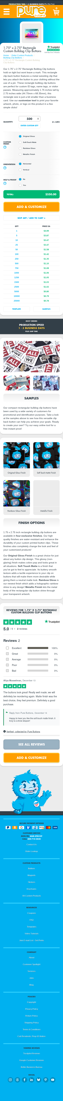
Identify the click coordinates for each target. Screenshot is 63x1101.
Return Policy (31, 1016)
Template (16, 309)
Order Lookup (31, 851)
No (24, 179)
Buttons (31, 868)
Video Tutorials (31, 934)
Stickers (31, 882)
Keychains (31, 889)
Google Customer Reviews (31, 1060)
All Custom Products (31, 896)
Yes (24, 185)
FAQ (31, 920)
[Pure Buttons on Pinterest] (45, 1080)
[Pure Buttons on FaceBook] (24, 1080)
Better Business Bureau (31, 1067)
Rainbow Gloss (29, 148)
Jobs (31, 978)
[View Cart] (56, 11)
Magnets (31, 875)
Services (31, 971)
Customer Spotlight (31, 964)
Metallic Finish (29, 154)
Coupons (31, 913)
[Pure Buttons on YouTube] (52, 1080)
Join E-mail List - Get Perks (31, 940)
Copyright (31, 1002)
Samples (46, 309)
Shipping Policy (31, 1023)
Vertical (26, 170)
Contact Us (32, 844)
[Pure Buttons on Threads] (17, 1080)
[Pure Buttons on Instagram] (10, 1080)
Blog (31, 985)
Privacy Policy (31, 1009)
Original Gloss (29, 136)
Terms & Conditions (31, 1029)
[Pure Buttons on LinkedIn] (31, 1080)
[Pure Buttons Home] (31, 11)
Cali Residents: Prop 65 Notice (31, 1036)
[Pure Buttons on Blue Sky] (38, 1080)
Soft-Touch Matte (29, 142)
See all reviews (31, 744)
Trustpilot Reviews (31, 1053)
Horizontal (27, 164)
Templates (31, 927)
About (31, 957)
